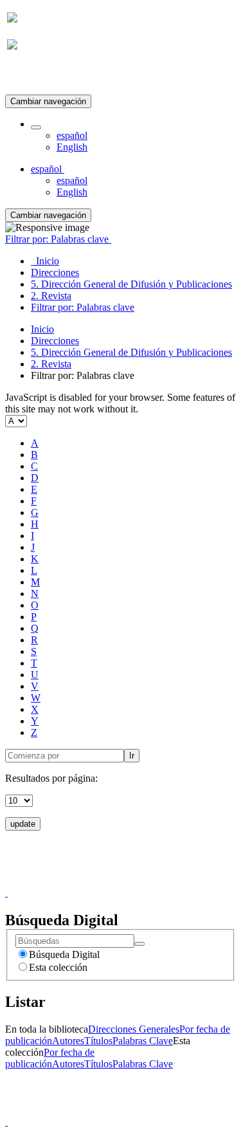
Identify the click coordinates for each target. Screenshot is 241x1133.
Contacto (93, 881)
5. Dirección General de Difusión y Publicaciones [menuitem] (131, 284)
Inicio (42, 329)
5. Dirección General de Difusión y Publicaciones (131, 352)
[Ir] (139, 944)
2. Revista (51, 363)
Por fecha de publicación (49, 1058)
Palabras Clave (142, 1040)
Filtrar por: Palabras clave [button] (58, 239)
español (72, 135)
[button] (36, 127)
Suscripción (31, 76)
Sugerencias (142, 881)
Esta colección (58, 967)
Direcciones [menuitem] (55, 272)
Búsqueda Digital (64, 954)
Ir (131, 755)
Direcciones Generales (133, 1029)
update (22, 824)
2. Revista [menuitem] (51, 295)
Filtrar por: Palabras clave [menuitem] (82, 307)
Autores (68, 1040)
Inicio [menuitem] (45, 260)
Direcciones (55, 340)
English (72, 147)
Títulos (98, 1040)
